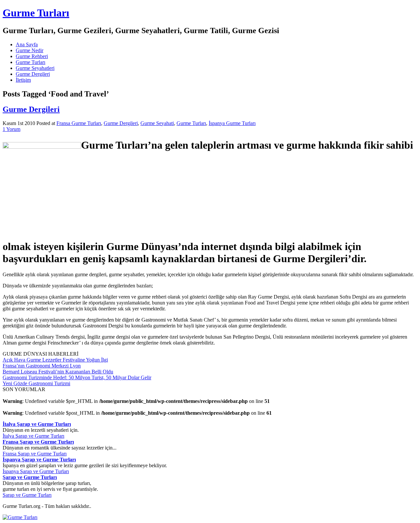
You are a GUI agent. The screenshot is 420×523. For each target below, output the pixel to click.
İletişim (23, 80)
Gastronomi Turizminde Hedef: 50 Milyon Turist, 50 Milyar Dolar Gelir (77, 377)
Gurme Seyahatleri (35, 68)
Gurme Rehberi (32, 56)
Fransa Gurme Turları (78, 123)
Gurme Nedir (29, 50)
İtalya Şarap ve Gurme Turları (33, 436)
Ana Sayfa (27, 44)
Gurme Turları (36, 13)
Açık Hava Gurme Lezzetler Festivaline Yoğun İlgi (55, 360)
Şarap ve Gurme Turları (27, 495)
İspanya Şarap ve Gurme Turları (36, 471)
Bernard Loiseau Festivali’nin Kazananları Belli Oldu (58, 371)
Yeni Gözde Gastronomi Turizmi (36, 383)
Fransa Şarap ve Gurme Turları (35, 453)
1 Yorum (11, 129)
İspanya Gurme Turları (232, 123)
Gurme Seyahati (157, 123)
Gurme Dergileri (33, 74)
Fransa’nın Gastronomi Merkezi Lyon (42, 365)
